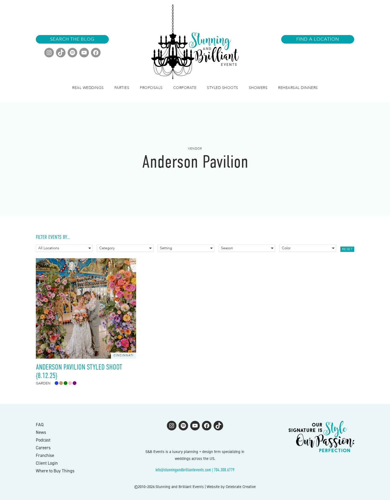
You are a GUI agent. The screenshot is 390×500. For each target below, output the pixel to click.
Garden (43, 383)
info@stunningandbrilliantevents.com (183, 469)
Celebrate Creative (241, 486)
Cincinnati (123, 355)
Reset (347, 249)
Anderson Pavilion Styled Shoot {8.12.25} (79, 371)
